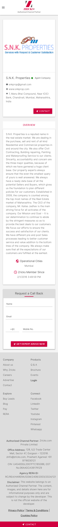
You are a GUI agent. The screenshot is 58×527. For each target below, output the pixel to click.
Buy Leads (9, 398)
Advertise (8, 380)
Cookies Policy (29, 515)
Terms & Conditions (37, 510)
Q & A (34, 364)
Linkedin (35, 403)
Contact (7, 385)
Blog (5, 403)
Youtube (35, 413)
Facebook (36, 398)
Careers (7, 374)
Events (34, 374)
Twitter (35, 408)
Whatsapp (36, 429)
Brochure (36, 369)
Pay (5, 408)
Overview (29, 124)
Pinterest (36, 424)
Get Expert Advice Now (29, 344)
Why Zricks (9, 369)
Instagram (36, 419)
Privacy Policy (16, 510)
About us (8, 364)
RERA (6, 413)
